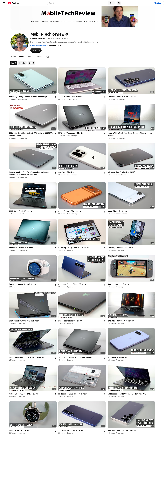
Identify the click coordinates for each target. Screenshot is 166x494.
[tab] (13, 56)
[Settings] (149, 3)
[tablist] (83, 56)
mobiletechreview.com (40, 46)
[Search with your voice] (119, 3)
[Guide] (4, 3)
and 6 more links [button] (55, 46)
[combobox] (78, 3)
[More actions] (55, 97)
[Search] (111, 3)
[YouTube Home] (13, 3)
